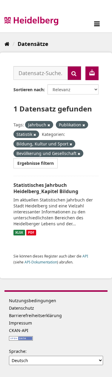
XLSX (19, 232)
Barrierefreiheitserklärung (35, 315)
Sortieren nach (28, 89)
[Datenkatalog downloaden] (92, 73)
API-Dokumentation (40, 262)
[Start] (7, 43)
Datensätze (33, 43)
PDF (31, 232)
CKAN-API (18, 330)
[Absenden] (74, 73)
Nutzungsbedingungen (32, 300)
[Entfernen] (48, 125)
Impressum (20, 323)
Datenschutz (21, 308)
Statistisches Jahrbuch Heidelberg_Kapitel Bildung (45, 188)
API (85, 256)
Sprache (17, 351)
